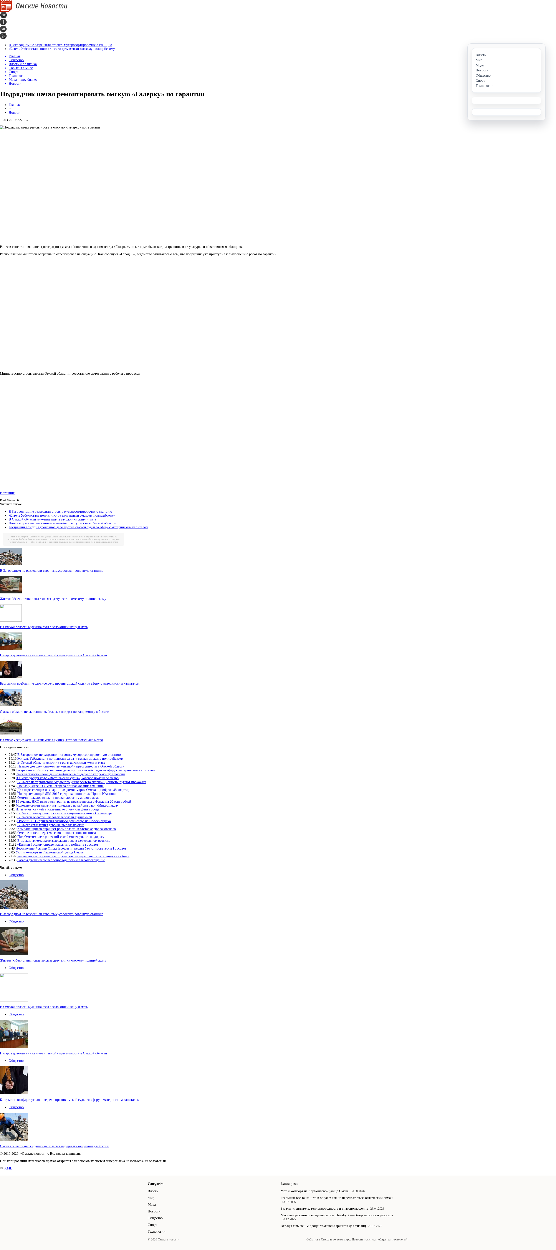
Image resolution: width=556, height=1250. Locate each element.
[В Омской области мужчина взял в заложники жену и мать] (11, 620)
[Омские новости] (34, 10)
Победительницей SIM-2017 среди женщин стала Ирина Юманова (66, 793)
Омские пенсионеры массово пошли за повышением (56, 833)
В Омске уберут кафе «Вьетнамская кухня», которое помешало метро (51, 740)
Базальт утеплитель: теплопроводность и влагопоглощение (58, 539)
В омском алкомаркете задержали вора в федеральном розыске (63, 840)
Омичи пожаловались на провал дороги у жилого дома (58, 797)
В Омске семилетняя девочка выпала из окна (50, 825)
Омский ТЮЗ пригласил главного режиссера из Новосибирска (64, 821)
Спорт (152, 1225)
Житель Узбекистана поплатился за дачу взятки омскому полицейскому (62, 49)
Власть (153, 1191)
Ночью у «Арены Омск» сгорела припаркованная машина (60, 786)
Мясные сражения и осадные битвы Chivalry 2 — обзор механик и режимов (337, 1215)
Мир (151, 1198)
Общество (16, 875)
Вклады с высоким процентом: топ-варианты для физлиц (88, 541)
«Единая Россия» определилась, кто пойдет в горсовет (57, 844)
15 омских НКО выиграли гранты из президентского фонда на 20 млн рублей (73, 801)
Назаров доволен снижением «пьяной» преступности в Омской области (62, 523)
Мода (152, 1204)
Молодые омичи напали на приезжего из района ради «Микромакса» (67, 805)
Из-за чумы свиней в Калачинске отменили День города (57, 809)
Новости (15, 112)
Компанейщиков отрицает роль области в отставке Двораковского (66, 829)
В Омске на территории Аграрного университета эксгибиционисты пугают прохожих (81, 782)
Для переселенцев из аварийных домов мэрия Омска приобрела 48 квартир (73, 790)
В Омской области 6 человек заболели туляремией (54, 817)
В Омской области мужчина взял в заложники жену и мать (52, 519)
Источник (7, 493)
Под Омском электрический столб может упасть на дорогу (60, 836)
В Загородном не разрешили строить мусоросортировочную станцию (60, 45)
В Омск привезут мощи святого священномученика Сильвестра (64, 813)
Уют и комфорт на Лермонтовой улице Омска (34, 536)
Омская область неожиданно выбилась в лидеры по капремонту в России (54, 711)
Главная (14, 105)
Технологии (156, 1231)
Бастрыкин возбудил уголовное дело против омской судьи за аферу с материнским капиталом (78, 527)
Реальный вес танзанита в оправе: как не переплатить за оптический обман (73, 856)
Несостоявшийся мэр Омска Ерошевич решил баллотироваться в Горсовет (71, 848)
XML (8, 1168)
